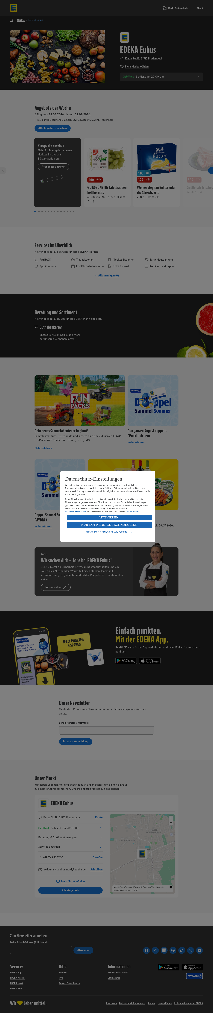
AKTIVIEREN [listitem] (109, 517)
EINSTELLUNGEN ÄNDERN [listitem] (106, 532)
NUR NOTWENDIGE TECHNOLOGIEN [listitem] (109, 524)
